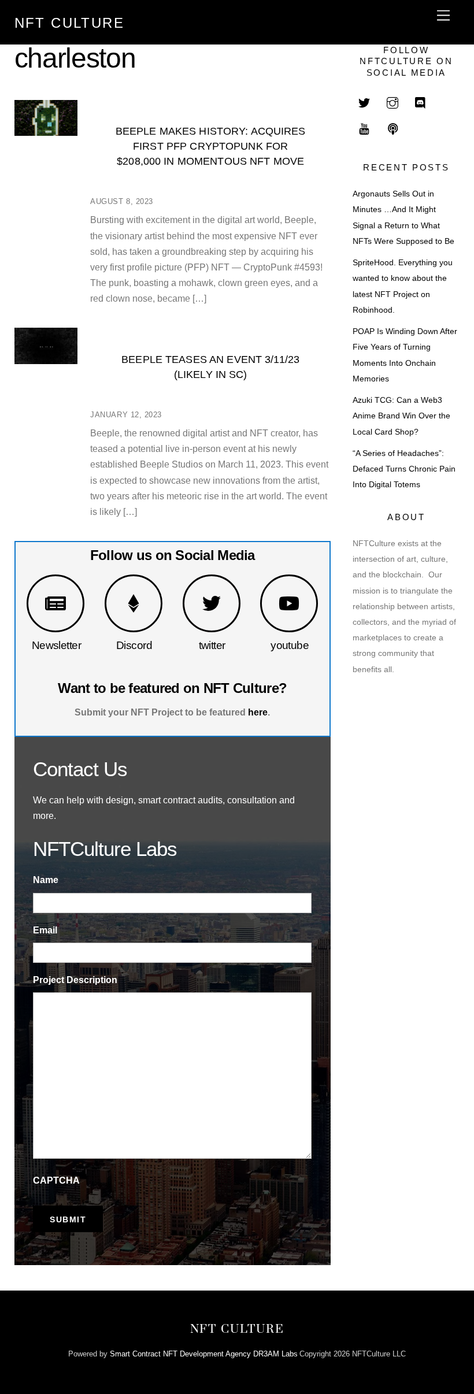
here (258, 712)
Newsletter (56, 645)
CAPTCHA (56, 1180)
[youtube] (364, 128)
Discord (134, 645)
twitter (212, 645)
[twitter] (364, 102)
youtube (290, 645)
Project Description (75, 980)
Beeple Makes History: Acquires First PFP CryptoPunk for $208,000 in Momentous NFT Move (211, 146)
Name (45, 880)
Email (45, 930)
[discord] (420, 102)
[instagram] (392, 102)
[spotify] (392, 128)
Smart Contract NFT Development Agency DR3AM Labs (204, 1353)
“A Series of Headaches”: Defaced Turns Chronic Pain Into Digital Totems (404, 469)
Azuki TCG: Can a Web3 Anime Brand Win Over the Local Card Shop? (401, 416)
